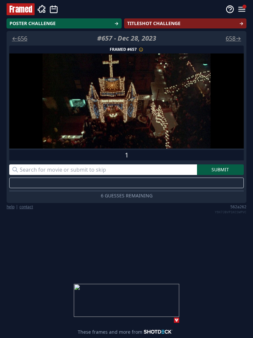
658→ (233, 38)
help (10, 207)
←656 (19, 38)
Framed (20, 9)
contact (26, 207)
